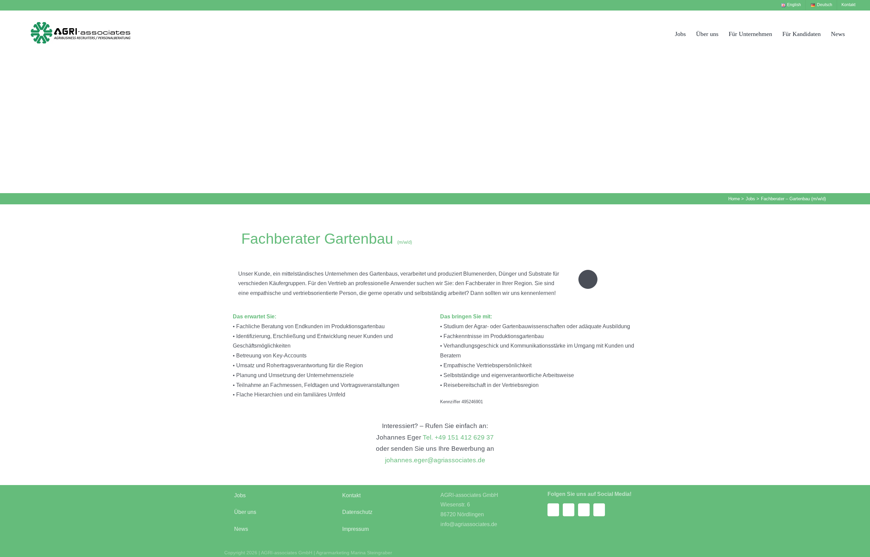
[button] (857, 34)
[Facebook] (553, 509)
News (241, 529)
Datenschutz (357, 512)
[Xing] (584, 509)
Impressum (355, 529)
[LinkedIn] (599, 509)
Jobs (240, 495)
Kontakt (351, 495)
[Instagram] (568, 509)
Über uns (245, 512)
